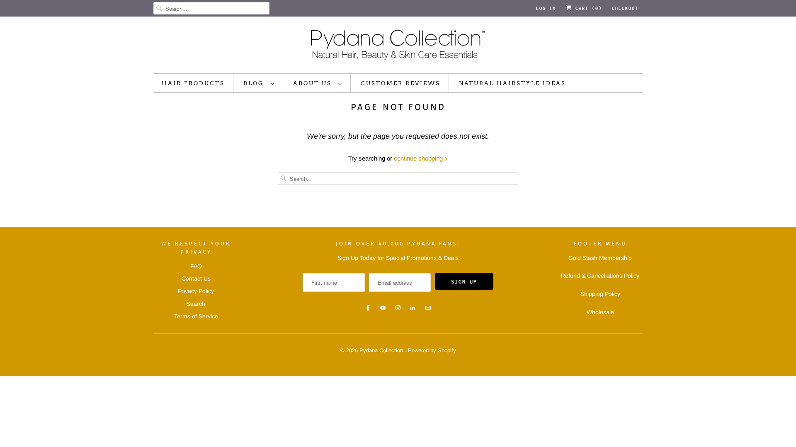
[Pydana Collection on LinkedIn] (413, 308)
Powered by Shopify (432, 350)
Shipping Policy (600, 294)
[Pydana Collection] (398, 47)
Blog (255, 83)
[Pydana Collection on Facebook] (368, 308)
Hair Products (193, 83)
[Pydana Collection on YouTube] (383, 308)
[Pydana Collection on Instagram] (398, 308)
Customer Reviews (400, 83)
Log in (546, 8)
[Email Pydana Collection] (427, 308)
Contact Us (196, 278)
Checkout (625, 8)
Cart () (587, 8)
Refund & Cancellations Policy (600, 275)
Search (196, 303)
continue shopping (419, 158)
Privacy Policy (196, 291)
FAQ (196, 266)
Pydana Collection (382, 350)
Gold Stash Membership (600, 258)
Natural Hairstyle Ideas (512, 83)
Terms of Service (196, 316)
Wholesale (600, 312)
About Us (313, 83)
